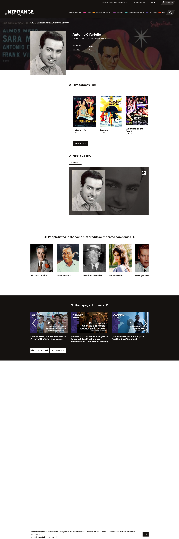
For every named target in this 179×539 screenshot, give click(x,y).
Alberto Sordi (64, 275)
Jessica (104, 130)
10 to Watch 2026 (140, 3)
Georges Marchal (144, 275)
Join (163, 13)
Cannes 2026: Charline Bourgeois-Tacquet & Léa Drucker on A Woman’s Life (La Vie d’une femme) (48, 339)
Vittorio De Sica (38, 275)
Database (120, 13)
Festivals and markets (103, 13)
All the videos (58, 350)
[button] (144, 173)
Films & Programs (75, 13)
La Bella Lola (79, 130)
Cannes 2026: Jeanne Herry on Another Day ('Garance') (87, 337)
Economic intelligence (136, 13)
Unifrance (153, 13)
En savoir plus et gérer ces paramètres (44, 537)
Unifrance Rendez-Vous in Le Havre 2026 (115, 3)
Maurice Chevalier (92, 275)
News (89, 13)
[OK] (145, 534)
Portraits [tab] (75, 162)
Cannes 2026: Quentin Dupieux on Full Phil (130, 337)
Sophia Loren (116, 275)
